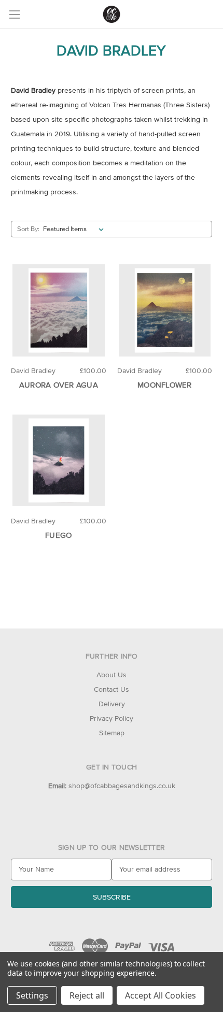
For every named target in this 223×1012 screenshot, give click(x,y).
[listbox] (75, 229)
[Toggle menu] (14, 14)
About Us (111, 675)
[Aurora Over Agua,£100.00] (58, 310)
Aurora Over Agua (58, 384)
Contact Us (111, 689)
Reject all (86, 995)
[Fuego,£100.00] (58, 461)
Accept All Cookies (160, 995)
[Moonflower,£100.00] (165, 310)
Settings (32, 995)
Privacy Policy (111, 718)
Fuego (58, 535)
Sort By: (28, 229)
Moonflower (164, 384)
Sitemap (111, 733)
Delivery (112, 704)
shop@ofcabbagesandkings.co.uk (111, 785)
